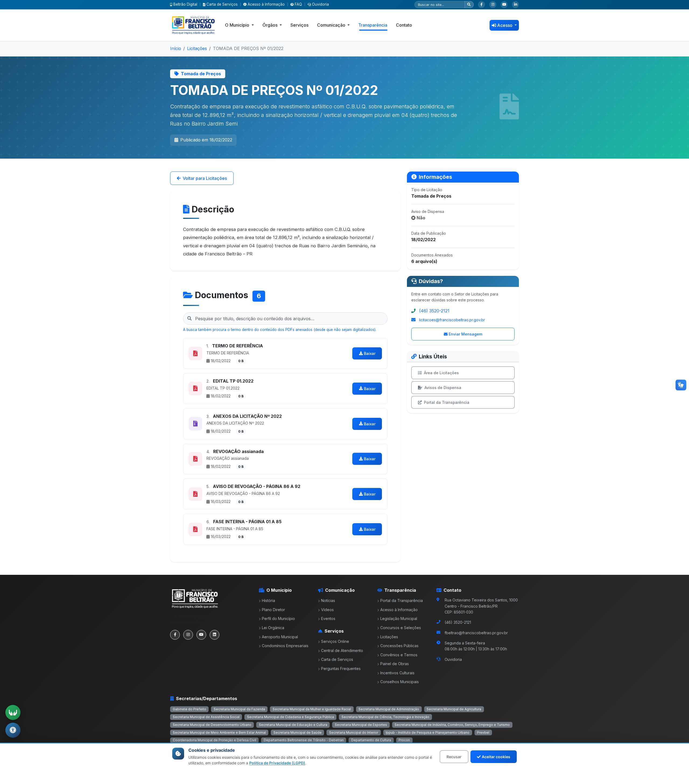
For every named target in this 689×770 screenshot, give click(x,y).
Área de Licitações (441, 372)
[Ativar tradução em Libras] (12, 712)
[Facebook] (481, 4)
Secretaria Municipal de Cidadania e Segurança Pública (290, 717)
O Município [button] (237, 25)
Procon (404, 740)
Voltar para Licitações (205, 178)
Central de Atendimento (342, 650)
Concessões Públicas (399, 645)
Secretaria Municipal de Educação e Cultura (293, 725)
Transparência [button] (372, 25)
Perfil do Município (278, 618)
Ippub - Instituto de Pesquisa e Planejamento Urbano (427, 732)
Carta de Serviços (222, 4)
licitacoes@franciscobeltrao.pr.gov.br (452, 320)
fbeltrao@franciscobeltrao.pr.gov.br (476, 632)
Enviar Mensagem (465, 334)
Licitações (197, 48)
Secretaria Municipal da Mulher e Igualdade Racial (312, 709)
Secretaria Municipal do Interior (353, 732)
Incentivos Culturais (397, 673)
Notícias (328, 600)
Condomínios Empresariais (285, 645)
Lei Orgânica (273, 627)
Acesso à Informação (266, 4)
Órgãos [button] (270, 25)
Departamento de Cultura (371, 740)
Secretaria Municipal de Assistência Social (206, 717)
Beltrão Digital (185, 4)
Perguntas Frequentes (341, 668)
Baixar (369, 353)
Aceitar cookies (496, 756)
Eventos (328, 618)
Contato (404, 25)
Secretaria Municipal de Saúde (297, 732)
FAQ (298, 4)
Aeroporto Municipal (280, 636)
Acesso (505, 25)
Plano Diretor (273, 609)
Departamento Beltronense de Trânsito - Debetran (304, 740)
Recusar (454, 756)
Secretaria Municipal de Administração (388, 709)
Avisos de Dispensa (442, 387)
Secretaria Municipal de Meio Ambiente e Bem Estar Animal (219, 732)
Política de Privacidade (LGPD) (277, 763)
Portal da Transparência (446, 402)
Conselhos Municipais (399, 681)
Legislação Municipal (398, 618)
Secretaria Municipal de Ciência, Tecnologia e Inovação (385, 717)
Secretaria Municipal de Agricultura (454, 709)
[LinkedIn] (515, 4)
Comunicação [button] (331, 25)
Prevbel (483, 732)
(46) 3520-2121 (434, 310)
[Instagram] (492, 4)
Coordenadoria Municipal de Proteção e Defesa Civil (214, 740)
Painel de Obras (394, 663)
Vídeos (327, 609)
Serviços (299, 25)
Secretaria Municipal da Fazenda (239, 709)
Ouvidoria (320, 4)
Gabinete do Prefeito (189, 709)
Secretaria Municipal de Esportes (361, 725)
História (268, 600)
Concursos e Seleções (400, 627)
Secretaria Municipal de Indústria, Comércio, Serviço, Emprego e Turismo (452, 725)
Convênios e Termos (398, 655)
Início (175, 48)
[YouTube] (504, 4)
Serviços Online (335, 641)
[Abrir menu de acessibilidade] (12, 730)
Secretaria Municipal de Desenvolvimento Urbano (212, 725)
